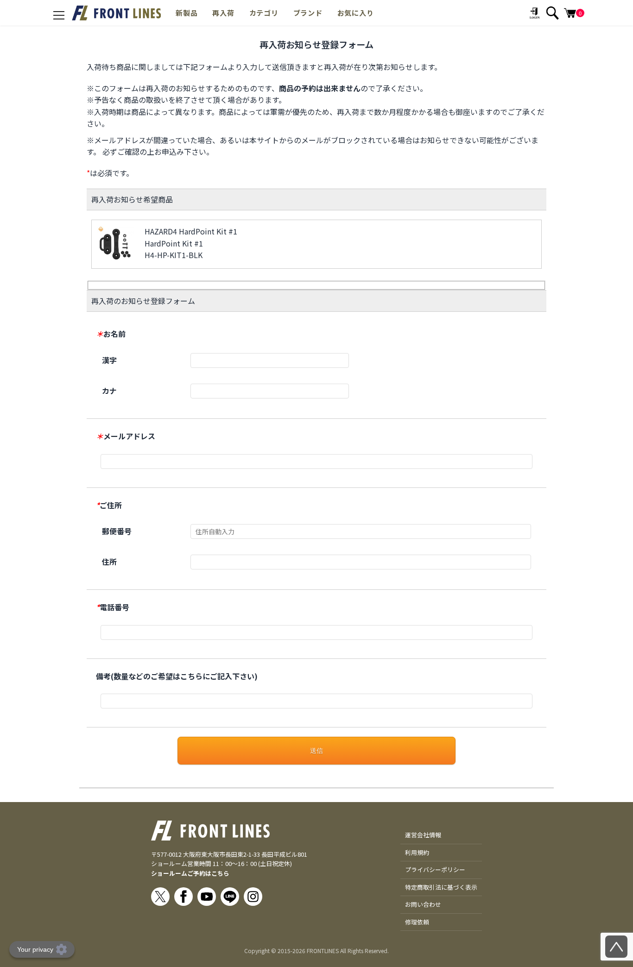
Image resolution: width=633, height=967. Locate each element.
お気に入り (355, 12)
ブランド (308, 12)
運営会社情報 (423, 834)
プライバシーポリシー (435, 869)
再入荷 (223, 12)
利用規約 (417, 852)
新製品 (186, 12)
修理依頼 (417, 921)
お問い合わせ (423, 904)
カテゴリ (264, 12)
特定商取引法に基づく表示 (441, 887)
